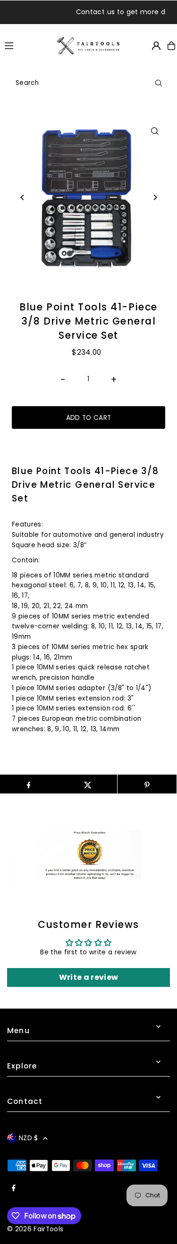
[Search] (158, 83)
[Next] (154, 197)
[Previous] (22, 197)
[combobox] (88, 83)
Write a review (88, 977)
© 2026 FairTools (35, 1229)
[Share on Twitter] (87, 784)
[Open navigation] (26, 45)
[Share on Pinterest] (147, 784)
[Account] (156, 46)
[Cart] (171, 46)
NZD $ (28, 1138)
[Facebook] (14, 1189)
